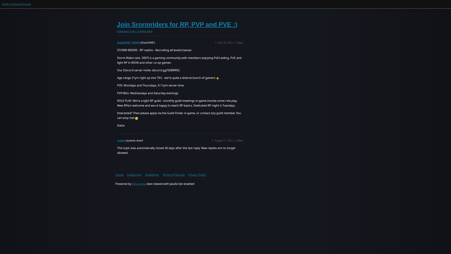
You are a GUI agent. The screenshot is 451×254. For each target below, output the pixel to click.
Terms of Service (174, 175)
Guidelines (152, 175)
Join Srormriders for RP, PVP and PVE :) (177, 24)
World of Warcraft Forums (16, 4)
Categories (134, 175)
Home (119, 175)
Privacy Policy (197, 175)
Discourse (138, 184)
